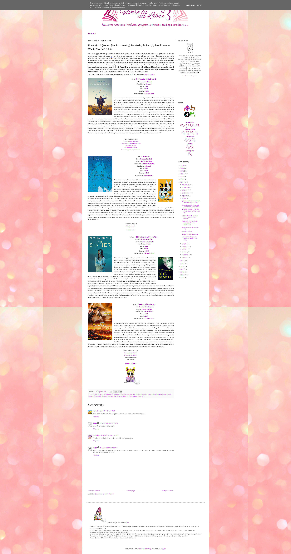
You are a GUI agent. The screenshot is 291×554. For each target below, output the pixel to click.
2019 (182, 179)
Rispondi (96, 416)
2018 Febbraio (115, 394)
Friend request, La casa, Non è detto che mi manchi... (190, 217)
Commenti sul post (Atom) (104, 494)
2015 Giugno (98, 394)
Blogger (163, 549)
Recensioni (92, 33)
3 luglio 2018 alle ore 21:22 (106, 411)
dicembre (185, 185)
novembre (185, 187)
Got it (199, 5)
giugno (184, 244)
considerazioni (187, 232)
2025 (182, 166)
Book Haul (141, 394)
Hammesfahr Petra (95, 396)
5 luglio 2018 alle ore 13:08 (110, 435)
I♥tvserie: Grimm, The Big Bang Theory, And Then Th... (191, 211)
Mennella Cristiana (107, 396)
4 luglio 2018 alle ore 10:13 (109, 423)
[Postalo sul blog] (116, 392)
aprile (184, 249)
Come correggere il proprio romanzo (130, 149)
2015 (182, 266)
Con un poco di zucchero (130, 147)
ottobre (185, 190)
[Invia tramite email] (114, 392)
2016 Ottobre (107, 394)
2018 (182, 182)
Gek (127, 523)
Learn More (190, 5)
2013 (182, 272)
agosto (184, 196)
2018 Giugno (124, 394)
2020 (182, 177)
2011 (182, 277)
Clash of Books (149, 74)
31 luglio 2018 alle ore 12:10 (109, 448)
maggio (185, 246)
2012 (182, 275)
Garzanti (164, 394)
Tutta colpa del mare (130, 145)
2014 (182, 269)
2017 (182, 261)
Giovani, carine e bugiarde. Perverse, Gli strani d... (191, 201)
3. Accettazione (131, 230)
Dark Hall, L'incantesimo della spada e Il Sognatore (190, 223)
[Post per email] (110, 392)
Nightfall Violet (118, 396)
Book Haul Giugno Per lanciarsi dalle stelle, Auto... (189, 238)
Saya (95, 423)
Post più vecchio (167, 491)
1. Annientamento (130, 225)
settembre (186, 193)
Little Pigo (96, 435)
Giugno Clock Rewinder (190, 234)
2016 (182, 264)
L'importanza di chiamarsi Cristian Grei (131, 143)
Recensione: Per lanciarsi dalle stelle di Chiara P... (191, 206)
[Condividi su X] (119, 392)
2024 (182, 168)
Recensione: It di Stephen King (190, 228)
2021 (182, 174)
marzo (184, 252)
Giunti (169, 394)
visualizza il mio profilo (190, 76)
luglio (184, 198)
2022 (182, 171)
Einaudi (158, 394)
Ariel (95, 411)
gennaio (185, 257)
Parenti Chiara (127, 396)
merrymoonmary (145, 549)
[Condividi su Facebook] (121, 392)
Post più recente (94, 491)
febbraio (185, 255)
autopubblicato (133, 394)
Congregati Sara (150, 394)
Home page (131, 491)
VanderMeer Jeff (138, 396)
